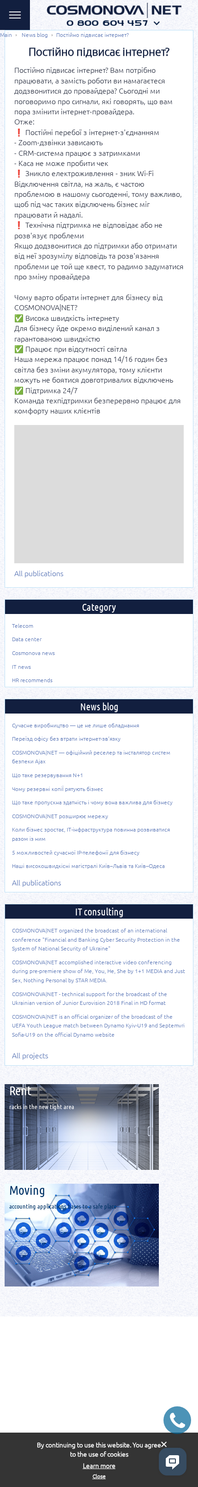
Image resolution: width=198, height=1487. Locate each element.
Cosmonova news (33, 652)
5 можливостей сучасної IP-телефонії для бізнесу (76, 852)
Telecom (22, 625)
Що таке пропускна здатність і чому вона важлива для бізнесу (92, 802)
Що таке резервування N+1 (47, 775)
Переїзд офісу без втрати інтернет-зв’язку (66, 738)
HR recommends (32, 680)
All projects (30, 1055)
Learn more (99, 1465)
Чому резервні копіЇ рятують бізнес (57, 788)
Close (99, 1476)
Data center (26, 639)
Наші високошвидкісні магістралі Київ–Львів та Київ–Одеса (88, 865)
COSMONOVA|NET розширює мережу (60, 816)
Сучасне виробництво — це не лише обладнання (75, 725)
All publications (39, 573)
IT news (21, 666)
